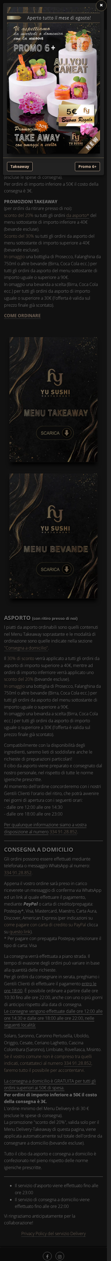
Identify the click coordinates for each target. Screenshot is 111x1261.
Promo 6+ (87, 166)
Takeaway (20, 166)
